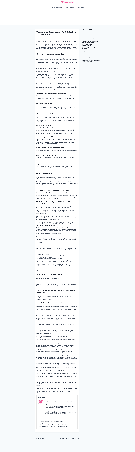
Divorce (83, 7)
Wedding (52, 7)
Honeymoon (71, 7)
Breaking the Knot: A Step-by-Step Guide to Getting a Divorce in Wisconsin (52, 424)
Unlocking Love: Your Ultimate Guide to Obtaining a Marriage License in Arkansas (69, 437)
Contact (75, 5)
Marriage (78, 7)
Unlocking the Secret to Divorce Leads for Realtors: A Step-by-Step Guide (52, 423)
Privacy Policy (69, 5)
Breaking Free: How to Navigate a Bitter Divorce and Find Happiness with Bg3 (53, 426)
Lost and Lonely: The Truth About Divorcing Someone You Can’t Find (44, 437)
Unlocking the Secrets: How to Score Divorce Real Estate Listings (51, 421)
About (63, 5)
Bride (66, 7)
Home (59, 5)
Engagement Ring (60, 7)
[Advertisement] (67, 16)
